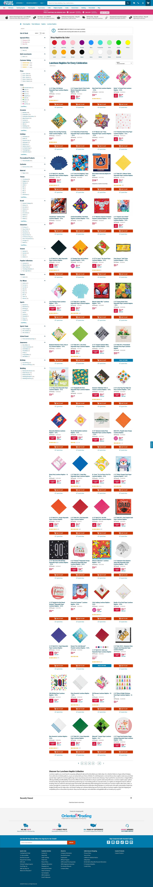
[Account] (143, 3)
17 (99, 763)
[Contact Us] (138, 3)
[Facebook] (108, 842)
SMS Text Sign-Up (24, 868)
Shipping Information (47, 864)
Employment (64, 857)
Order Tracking (45, 857)
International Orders (47, 868)
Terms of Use (87, 855)
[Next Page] (103, 763)
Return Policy (45, 862)
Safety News (87, 859)
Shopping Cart (45, 866)
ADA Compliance (46, 875)
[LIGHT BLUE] (101, 647)
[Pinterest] (117, 842)
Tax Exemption (45, 873)
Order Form (44, 859)
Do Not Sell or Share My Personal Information (95, 862)
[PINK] (103, 647)
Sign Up (71, 842)
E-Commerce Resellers (89, 864)
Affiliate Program (65, 859)
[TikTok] (122, 842)
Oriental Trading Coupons (26, 864)
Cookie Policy (87, 866)
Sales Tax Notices (46, 870)
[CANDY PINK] (96, 647)
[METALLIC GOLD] (106, 647)
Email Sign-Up (23, 866)
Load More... (24, 106)
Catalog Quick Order (25, 853)
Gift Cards (22, 862)
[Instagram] (131, 842)
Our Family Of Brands (66, 866)
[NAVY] (99, 647)
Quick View (59, 107)
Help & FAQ (44, 855)
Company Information (66, 853)
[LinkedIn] (113, 842)
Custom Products (119, 853)
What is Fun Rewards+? (25, 870)
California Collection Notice (91, 857)
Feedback (151, 444)
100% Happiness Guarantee (67, 864)
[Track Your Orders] (134, 3)
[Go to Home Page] (20, 24)
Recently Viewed (26, 798)
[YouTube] (126, 842)
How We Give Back (65, 855)
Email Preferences (46, 877)
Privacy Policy (87, 853)
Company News (65, 868)
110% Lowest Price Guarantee (68, 862)
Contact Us (44, 853)
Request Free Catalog (25, 859)
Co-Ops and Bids (24, 855)
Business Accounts (24, 857)
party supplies (117, 789)
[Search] (128, 3)
